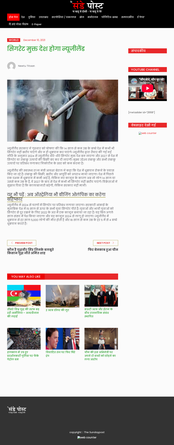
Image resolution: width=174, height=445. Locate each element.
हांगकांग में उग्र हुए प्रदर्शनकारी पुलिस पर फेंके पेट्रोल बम (23, 355)
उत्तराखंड (43, 17)
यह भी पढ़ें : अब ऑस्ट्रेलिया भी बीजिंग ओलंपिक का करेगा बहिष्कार (56, 197)
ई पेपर (140, 17)
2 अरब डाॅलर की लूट (57, 310)
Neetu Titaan (26, 66)
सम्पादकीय (127, 17)
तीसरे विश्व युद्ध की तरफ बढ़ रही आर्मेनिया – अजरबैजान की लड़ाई (23, 312)
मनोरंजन (93, 17)
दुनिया (31, 17)
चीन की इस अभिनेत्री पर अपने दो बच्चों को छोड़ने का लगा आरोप (100, 355)
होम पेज (13, 17)
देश (23, 17)
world (14, 40)
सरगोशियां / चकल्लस (64, 17)
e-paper (37, 24)
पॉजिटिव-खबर (109, 17)
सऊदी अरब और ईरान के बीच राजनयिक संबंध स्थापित (98, 312)
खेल (82, 17)
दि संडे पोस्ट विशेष (18, 24)
